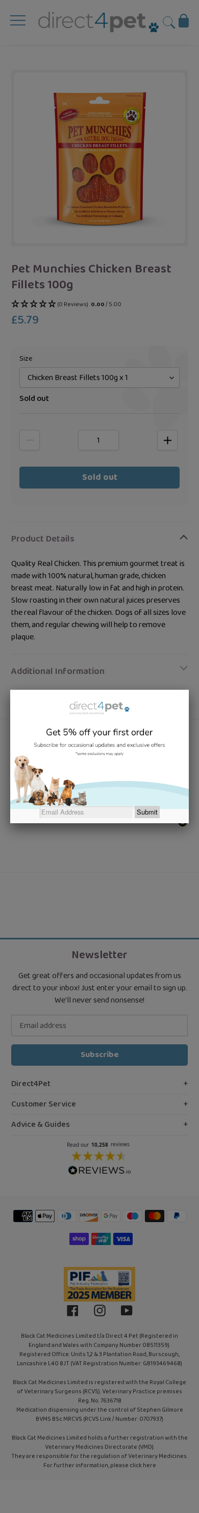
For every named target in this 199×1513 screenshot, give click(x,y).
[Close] (189, 690)
